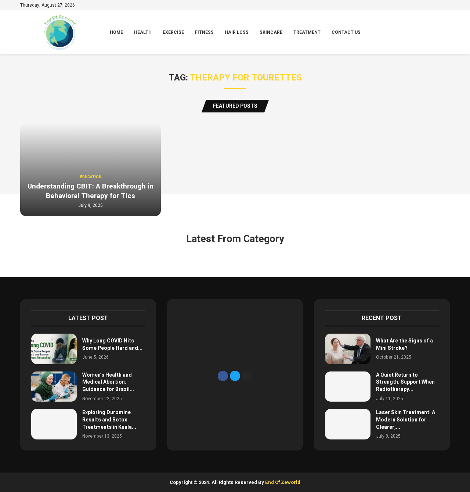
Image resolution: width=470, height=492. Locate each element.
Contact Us (346, 32)
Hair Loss (237, 32)
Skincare (271, 32)
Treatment (307, 32)
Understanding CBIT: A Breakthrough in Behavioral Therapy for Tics (90, 191)
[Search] (446, 32)
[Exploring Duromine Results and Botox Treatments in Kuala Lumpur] (54, 424)
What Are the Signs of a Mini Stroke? (404, 344)
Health (143, 32)
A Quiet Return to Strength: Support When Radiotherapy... (405, 382)
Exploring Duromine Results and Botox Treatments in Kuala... (109, 420)
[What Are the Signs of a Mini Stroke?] (347, 349)
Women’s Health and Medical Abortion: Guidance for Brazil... (108, 382)
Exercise (173, 32)
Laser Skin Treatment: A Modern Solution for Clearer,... (405, 420)
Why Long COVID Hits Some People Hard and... (112, 344)
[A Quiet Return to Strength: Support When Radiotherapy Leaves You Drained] (347, 386)
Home (116, 32)
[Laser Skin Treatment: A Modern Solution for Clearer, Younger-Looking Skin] (347, 424)
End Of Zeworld (282, 482)
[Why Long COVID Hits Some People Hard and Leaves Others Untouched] (54, 349)
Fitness (204, 32)
